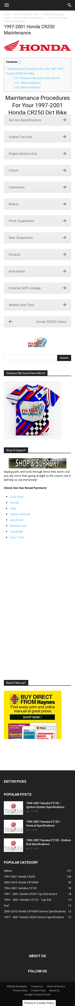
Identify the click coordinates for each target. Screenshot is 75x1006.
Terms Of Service (56, 986)
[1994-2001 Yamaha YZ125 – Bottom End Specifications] (13, 845)
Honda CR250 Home (51, 322)
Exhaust (14, 254)
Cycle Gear (16, 497)
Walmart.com (18, 526)
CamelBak (16, 531)
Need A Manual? (27, 87)
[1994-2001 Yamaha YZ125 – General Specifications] (13, 826)
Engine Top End (20, 137)
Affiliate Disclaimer (17, 986)
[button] (6, 5)
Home (7, 14)
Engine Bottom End (23, 153)
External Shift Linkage (25, 288)
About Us (54, 990)
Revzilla (14, 502)
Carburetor (17, 187)
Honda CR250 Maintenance (29, 18)
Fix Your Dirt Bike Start (26, 14)
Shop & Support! (27, 82)
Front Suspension (21, 221)
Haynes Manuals (20, 514)
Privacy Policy (20, 990)
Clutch (13, 170)
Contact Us (37, 986)
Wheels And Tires (21, 305)
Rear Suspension (21, 238)
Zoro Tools (17, 537)
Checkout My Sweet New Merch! (37, 78)
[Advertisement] (37, 610)
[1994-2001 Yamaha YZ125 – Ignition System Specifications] (13, 808)
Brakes (14, 204)
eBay (13, 508)
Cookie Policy (38, 990)
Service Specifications (25, 120)
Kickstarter (17, 271)
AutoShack (16, 520)
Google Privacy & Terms (37, 994)
